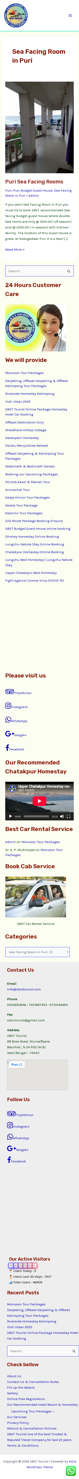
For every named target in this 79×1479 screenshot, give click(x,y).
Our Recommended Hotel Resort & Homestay (42, 1404)
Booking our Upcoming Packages (31, 474)
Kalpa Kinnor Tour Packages (27, 497)
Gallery (12, 1393)
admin (10, 842)
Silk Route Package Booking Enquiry (34, 521)
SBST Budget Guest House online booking (37, 528)
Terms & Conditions (22, 1445)
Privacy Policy (18, 1423)
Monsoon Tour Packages (24, 373)
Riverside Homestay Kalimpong (29, 393)
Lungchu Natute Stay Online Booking (34, 544)
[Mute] (62, 816)
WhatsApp (19, 721)
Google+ (20, 735)
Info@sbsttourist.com (24, 989)
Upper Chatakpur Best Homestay (31, 573)
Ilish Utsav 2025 (17, 401)
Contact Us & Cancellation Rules (33, 1382)
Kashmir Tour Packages (24, 513)
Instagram (19, 707)
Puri (8, 190)
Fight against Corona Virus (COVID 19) (34, 580)
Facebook (16, 749)
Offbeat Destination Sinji (24, 422)
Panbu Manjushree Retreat (26, 445)
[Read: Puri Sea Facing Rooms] (39, 127)
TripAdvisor (23, 693)
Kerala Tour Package (21, 505)
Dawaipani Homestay (22, 438)
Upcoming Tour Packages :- (33, 1411)
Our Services (17, 1417)
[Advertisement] (39, 627)
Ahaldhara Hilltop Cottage (25, 430)
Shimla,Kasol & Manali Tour (27, 482)
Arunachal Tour (17, 490)
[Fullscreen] (68, 816)
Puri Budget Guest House (32, 190)
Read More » (15, 249)
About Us (14, 1376)
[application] (39, 801)
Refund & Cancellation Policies (32, 1428)
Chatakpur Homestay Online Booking (34, 552)
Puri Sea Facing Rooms (34, 182)
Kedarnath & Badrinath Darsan (30, 466)
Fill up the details (21, 1387)
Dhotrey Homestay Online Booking (32, 536)
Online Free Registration (26, 1399)
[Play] (11, 816)
